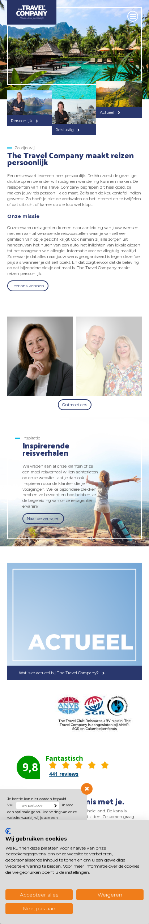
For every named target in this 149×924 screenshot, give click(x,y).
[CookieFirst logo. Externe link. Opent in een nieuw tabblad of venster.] (8, 831)
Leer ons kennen (28, 285)
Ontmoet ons (74, 404)
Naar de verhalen (43, 518)
